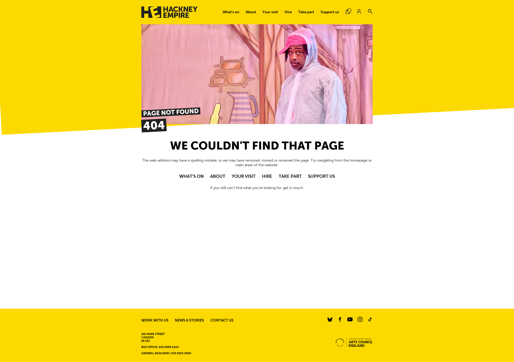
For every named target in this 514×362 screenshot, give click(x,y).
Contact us (222, 320)
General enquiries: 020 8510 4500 (166, 353)
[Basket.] (347, 11)
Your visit (270, 12)
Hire (288, 12)
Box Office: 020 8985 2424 (160, 347)
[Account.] (359, 11)
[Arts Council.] (354, 342)
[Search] (370, 11)
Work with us (154, 320)
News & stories (189, 320)
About (251, 12)
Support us (330, 12)
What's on (231, 12)
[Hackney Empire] (169, 12)
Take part (306, 12)
